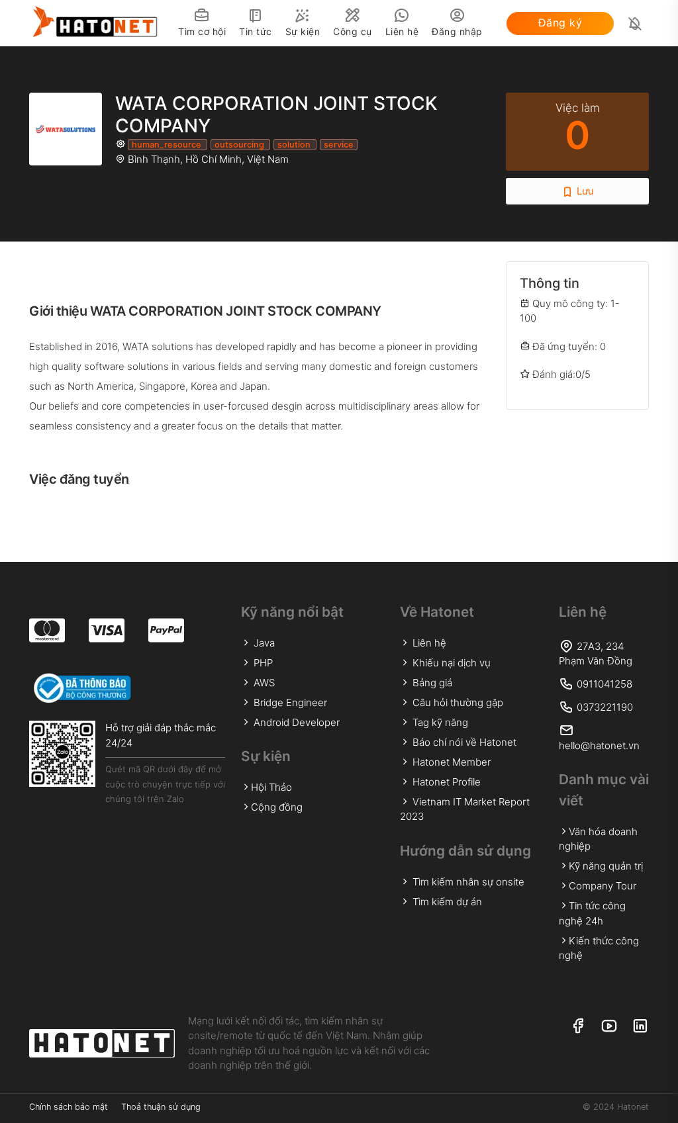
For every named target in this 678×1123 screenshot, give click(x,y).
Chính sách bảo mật (68, 1107)
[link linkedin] (640, 1027)
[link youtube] (609, 1027)
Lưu (584, 191)
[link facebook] (578, 1027)
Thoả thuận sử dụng (161, 1107)
